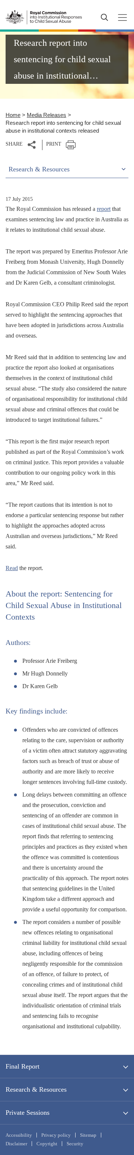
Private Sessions (28, 1112)
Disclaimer (16, 1143)
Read (12, 568)
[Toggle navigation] (120, 17)
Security (75, 1143)
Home (13, 115)
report (104, 209)
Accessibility (19, 1135)
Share (14, 144)
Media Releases (46, 115)
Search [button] (104, 17)
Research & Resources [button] (39, 169)
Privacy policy (56, 1135)
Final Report (22, 1066)
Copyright (46, 1143)
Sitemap (88, 1135)
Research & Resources (36, 1089)
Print (53, 144)
